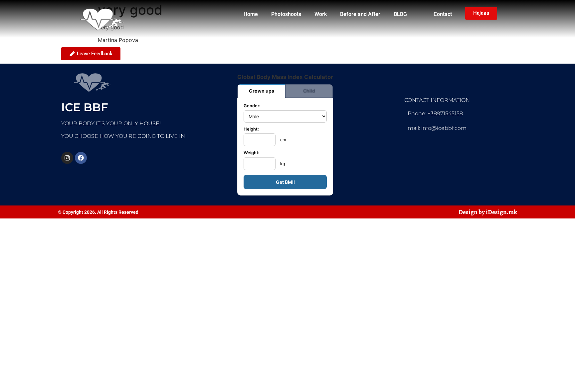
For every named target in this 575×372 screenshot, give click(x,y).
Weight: (252, 153)
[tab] (261, 91)
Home (251, 14)
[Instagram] (67, 158)
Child (309, 91)
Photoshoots (286, 14)
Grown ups (261, 91)
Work (320, 14)
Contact (443, 14)
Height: (251, 129)
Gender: (252, 106)
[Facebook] (81, 158)
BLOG (400, 14)
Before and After (360, 14)
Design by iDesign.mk (488, 212)
